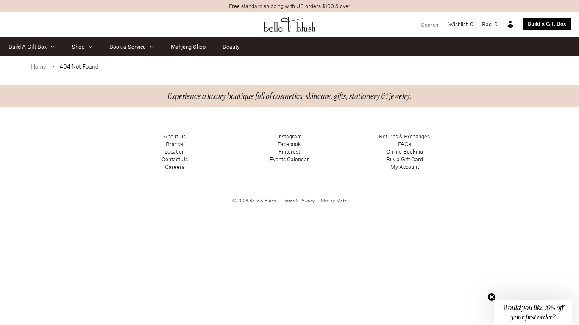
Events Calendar (289, 159)
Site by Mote (334, 200)
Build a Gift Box (546, 23)
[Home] (290, 24)
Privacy (308, 200)
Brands (174, 143)
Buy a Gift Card (404, 159)
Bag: (490, 24)
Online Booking (404, 151)
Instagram (289, 136)
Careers (174, 166)
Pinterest (289, 151)
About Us (175, 136)
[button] (533, 312)
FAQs (404, 143)
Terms (289, 200)
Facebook (289, 143)
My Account (404, 166)
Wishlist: (460, 24)
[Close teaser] (491, 297)
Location (174, 151)
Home (38, 66)
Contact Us (174, 159)
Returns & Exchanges (404, 136)
